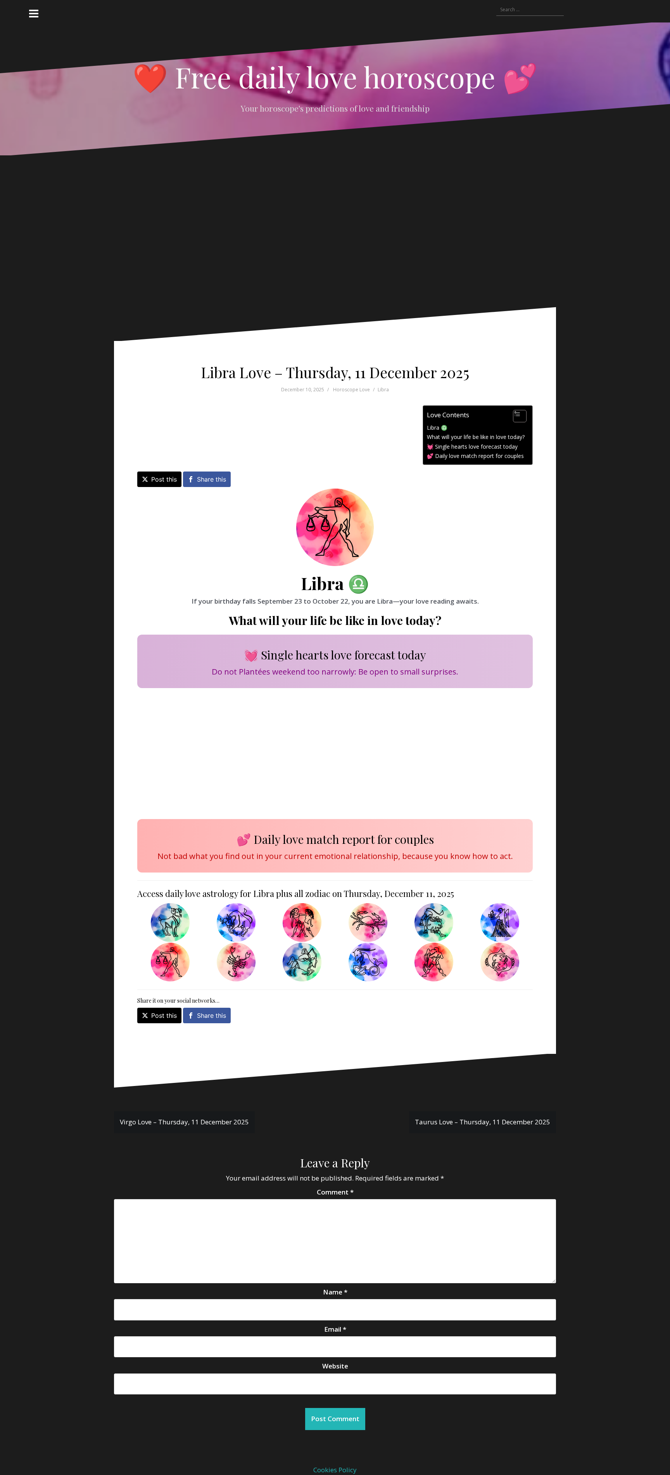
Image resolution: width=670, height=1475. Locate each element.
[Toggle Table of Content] (516, 416)
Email (335, 1329)
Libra (383, 389)
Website (335, 1365)
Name (335, 1291)
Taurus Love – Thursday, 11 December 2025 (482, 1121)
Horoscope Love (351, 389)
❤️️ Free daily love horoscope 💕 (335, 76)
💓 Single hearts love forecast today (472, 446)
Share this (211, 479)
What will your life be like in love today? (476, 437)
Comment (335, 1192)
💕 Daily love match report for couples (475, 456)
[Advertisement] (325, 237)
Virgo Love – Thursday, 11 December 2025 (184, 1121)
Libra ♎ (437, 427)
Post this (164, 479)
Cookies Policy (335, 1469)
